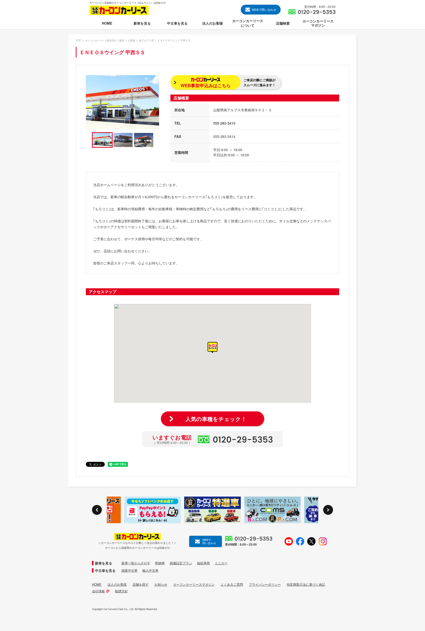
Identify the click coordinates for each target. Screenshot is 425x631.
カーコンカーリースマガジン (194, 584)
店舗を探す (141, 584)
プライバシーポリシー (265, 584)
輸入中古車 (150, 570)
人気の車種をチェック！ (215, 419)
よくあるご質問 (232, 584)
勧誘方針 (121, 591)
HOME (97, 584)
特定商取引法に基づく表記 (306, 584)
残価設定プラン (181, 563)
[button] (212, 347)
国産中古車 (129, 570)
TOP (78, 40)
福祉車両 (203, 563)
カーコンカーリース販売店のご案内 (104, 40)
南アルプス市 (146, 40)
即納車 (160, 563)
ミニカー (221, 563)
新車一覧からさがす (135, 563)
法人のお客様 (117, 584)
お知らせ (160, 584)
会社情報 (98, 591)
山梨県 (131, 40)
